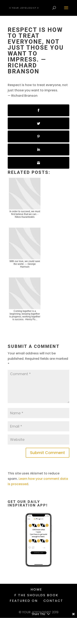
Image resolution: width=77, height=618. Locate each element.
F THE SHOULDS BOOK (36, 595)
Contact (53, 600)
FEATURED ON (24, 600)
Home (36, 589)
